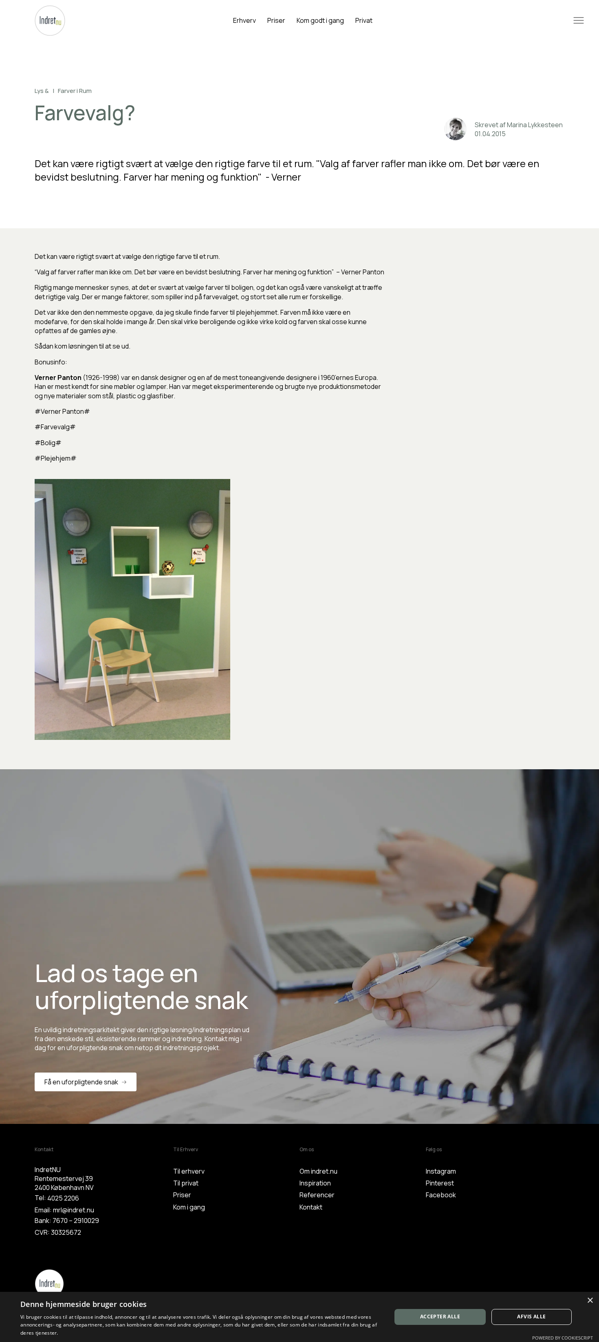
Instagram (441, 1171)
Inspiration (315, 1183)
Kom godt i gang (320, 20)
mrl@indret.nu (73, 1209)
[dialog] (299, 1317)
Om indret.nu (318, 1171)
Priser (276, 20)
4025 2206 (63, 1198)
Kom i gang (189, 1207)
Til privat (185, 1183)
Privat (363, 20)
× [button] (590, 1301)
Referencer (317, 1194)
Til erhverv (189, 1171)
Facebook (441, 1194)
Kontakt (311, 1207)
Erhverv (244, 20)
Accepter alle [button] (440, 1316)
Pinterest (440, 1183)
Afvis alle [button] (531, 1316)
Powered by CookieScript (562, 1338)
